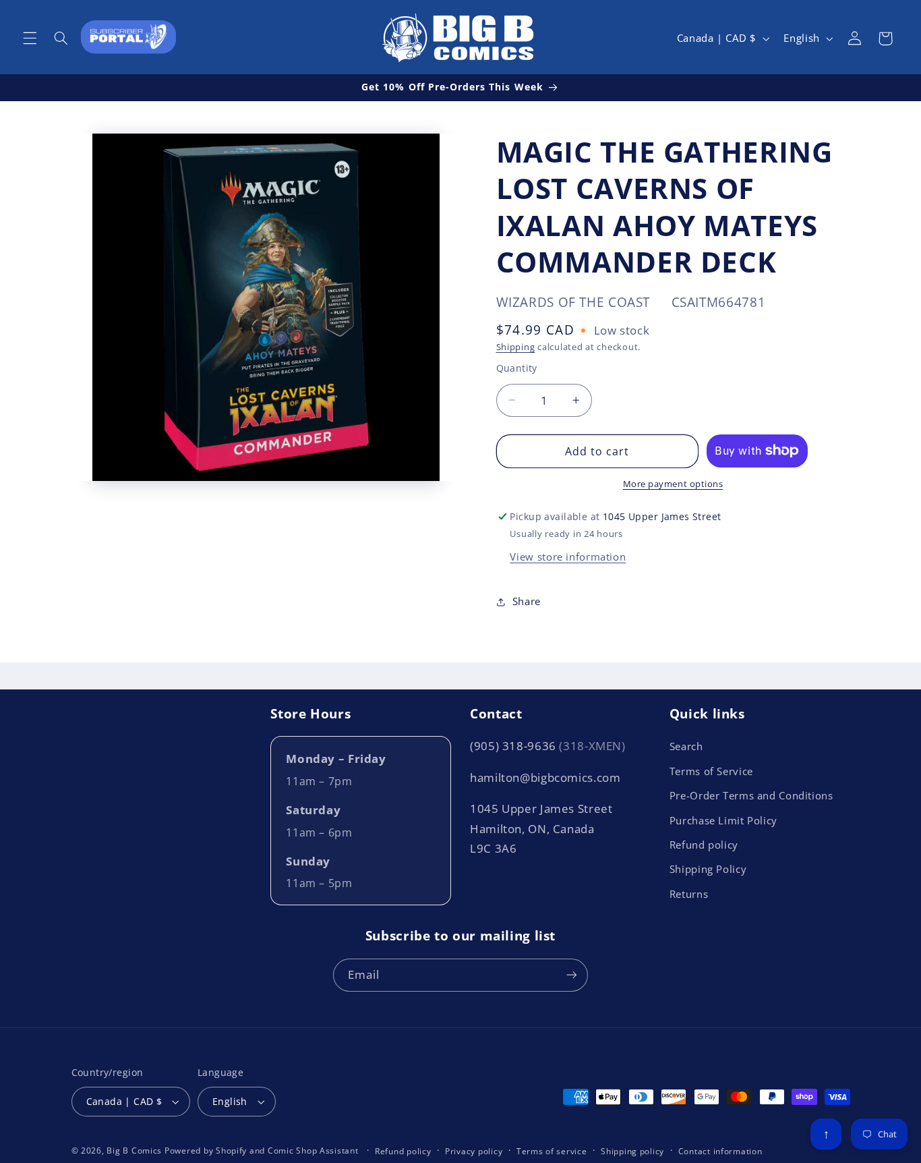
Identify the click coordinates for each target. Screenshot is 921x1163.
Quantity (516, 368)
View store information (568, 556)
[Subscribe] (571, 975)
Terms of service (551, 1151)
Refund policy (704, 844)
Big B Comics (134, 1150)
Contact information (720, 1151)
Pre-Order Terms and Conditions (751, 795)
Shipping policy (632, 1151)
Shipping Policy (708, 869)
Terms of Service (711, 771)
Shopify (231, 1150)
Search (686, 746)
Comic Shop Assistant (313, 1150)
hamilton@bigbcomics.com (545, 777)
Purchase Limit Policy (723, 820)
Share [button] (526, 601)
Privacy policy (473, 1151)
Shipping (515, 347)
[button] (29, 38)
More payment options (673, 484)
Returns (689, 894)
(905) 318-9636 (548, 746)
